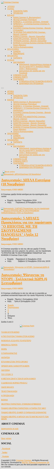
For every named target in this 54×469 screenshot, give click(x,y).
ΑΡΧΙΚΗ (10, 91)
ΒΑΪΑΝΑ (4, 400)
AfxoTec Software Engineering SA (35, 462)
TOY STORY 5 (7, 374)
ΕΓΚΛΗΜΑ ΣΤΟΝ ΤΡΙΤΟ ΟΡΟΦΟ (14, 362)
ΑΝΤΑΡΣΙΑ (5, 358)
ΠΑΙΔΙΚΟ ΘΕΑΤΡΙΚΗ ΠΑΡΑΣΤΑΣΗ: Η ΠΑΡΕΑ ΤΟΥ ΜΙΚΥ (23, 408)
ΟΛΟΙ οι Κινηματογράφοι (23, 131)
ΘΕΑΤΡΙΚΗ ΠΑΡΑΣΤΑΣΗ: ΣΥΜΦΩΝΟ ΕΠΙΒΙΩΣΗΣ (21, 404)
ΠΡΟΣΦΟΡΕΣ (12, 140)
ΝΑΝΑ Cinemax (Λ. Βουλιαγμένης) (27, 102)
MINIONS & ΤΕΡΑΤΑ (9, 345)
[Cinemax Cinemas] (10, 2)
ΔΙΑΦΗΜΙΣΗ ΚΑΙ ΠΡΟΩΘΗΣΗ (31, 167)
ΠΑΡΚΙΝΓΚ (17, 142)
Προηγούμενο (13, 307)
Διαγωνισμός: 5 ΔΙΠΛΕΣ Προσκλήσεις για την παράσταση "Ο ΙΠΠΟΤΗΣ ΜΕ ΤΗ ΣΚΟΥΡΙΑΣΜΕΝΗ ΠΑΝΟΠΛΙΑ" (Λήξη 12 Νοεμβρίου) (26, 228)
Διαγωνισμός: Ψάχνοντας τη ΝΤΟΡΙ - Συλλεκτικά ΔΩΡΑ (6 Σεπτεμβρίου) (24, 279)
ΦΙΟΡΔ (4, 349)
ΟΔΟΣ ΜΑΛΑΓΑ (7, 387)
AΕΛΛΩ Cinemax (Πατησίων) (25, 104)
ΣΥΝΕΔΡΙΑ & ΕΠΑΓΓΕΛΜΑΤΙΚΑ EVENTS (35, 165)
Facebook (5, 449)
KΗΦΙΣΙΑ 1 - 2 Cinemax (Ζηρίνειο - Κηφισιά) (30, 106)
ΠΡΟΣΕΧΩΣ (18, 98)
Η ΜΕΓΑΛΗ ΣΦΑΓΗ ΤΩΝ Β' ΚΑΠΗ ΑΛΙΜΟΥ (18, 379)
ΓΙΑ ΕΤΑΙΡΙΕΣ (18, 163)
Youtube (5, 456)
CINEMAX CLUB (20, 159)
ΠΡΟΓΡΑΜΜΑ (13, 134)
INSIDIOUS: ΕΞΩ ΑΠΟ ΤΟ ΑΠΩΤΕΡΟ (16, 341)
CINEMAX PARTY (20, 161)
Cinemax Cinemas (23, 460)
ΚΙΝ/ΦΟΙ (10, 100)
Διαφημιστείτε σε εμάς (10, 429)
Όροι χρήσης (6, 438)
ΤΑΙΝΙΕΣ (10, 93)
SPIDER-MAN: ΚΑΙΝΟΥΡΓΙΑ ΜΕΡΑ (15, 366)
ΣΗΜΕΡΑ (17, 136)
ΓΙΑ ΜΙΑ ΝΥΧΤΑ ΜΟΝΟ (10, 332)
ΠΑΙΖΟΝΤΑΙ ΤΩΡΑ (20, 96)
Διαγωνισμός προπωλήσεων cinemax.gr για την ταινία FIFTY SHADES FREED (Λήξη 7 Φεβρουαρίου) (35, 150)
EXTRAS (10, 144)
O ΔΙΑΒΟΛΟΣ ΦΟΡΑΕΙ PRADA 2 (14, 383)
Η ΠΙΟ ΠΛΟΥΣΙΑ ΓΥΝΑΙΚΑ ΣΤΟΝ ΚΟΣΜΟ (17, 336)
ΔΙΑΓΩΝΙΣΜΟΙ (19, 146)
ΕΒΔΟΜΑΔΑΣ (18, 138)
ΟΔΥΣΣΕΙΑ (5, 370)
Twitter (4, 452)
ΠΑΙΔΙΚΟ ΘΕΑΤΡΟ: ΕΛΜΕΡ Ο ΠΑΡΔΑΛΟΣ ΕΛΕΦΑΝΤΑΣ (23, 412)
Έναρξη (11, 305)
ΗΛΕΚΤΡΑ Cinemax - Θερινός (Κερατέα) (29, 123)
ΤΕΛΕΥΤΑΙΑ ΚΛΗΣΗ (9, 391)
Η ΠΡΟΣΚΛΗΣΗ (7, 396)
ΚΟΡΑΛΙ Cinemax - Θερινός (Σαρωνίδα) (29, 121)
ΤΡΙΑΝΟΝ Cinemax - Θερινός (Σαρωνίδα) (29, 125)
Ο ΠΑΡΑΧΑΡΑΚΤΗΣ (9, 353)
